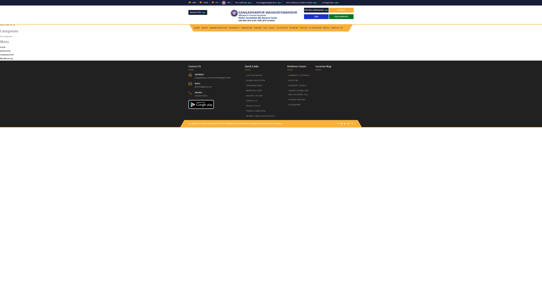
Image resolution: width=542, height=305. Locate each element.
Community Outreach (299, 75)
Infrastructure (254, 90)
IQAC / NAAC (269, 28)
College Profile (254, 75)
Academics (234, 28)
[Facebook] (338, 124)
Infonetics (277, 123)
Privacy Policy (253, 106)
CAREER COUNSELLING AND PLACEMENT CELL (298, 92)
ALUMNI (341, 10)
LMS (316, 17)
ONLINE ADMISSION (314, 10)
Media (326, 28)
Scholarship (294, 105)
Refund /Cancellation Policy (260, 116)
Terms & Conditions (255, 111)
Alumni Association (255, 80)
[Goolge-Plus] (348, 124)
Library (257, 28)
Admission (246, 28)
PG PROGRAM (315, 28)
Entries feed (5, 51)
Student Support (297, 99)
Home (197, 28)
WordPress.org (6, 59)
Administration (218, 28)
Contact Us (337, 28)
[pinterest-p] (352, 124)
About (204, 28)
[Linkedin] (344, 124)
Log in (3, 47)
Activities (282, 28)
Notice (304, 28)
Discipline (293, 80)
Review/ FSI (195, 12)
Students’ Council (297, 85)
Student (294, 28)
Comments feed (7, 55)
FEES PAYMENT (341, 17)
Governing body (254, 85)
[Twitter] (341, 124)
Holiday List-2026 (254, 95)
